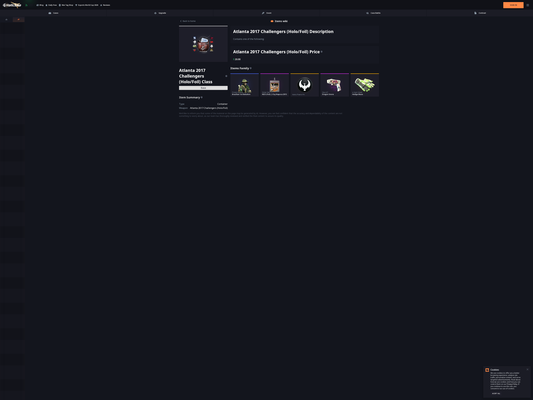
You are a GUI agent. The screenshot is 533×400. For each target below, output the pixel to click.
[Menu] (528, 5)
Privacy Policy (512, 384)
